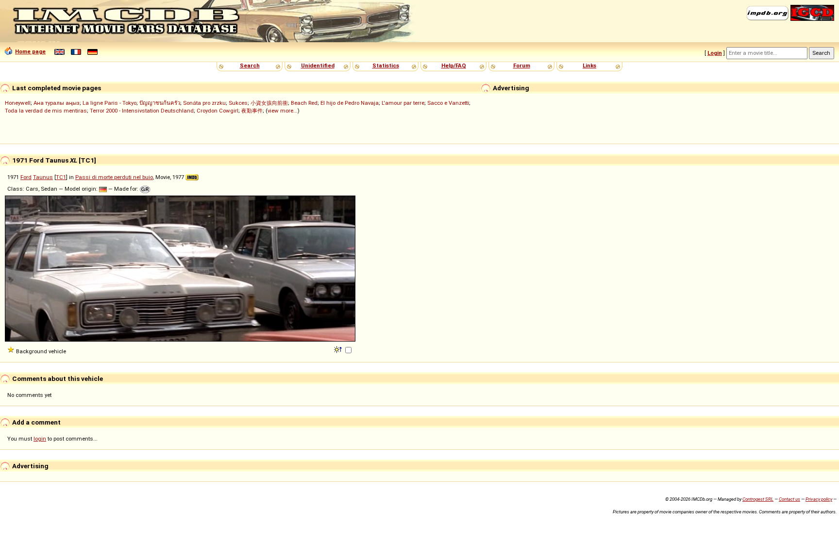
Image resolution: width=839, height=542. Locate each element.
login (40, 438)
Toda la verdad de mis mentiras (46, 110)
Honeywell (18, 102)
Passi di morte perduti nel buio (114, 177)
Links (589, 65)
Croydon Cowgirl (217, 110)
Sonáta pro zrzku (204, 102)
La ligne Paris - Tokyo (109, 102)
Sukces (238, 102)
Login (714, 52)
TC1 (61, 177)
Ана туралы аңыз (57, 102)
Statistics (385, 65)
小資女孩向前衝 (269, 102)
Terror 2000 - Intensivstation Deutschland (142, 110)
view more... (283, 110)
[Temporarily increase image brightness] (338, 348)
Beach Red (304, 102)
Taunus (43, 177)
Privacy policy (818, 499)
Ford (26, 177)
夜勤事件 (252, 110)
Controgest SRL (757, 499)
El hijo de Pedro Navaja (349, 102)
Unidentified (318, 65)
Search (250, 65)
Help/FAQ (453, 65)
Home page (30, 51)
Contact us (789, 499)
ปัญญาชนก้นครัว (159, 102)
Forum (521, 65)
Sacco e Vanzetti (448, 102)
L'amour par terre (403, 102)
